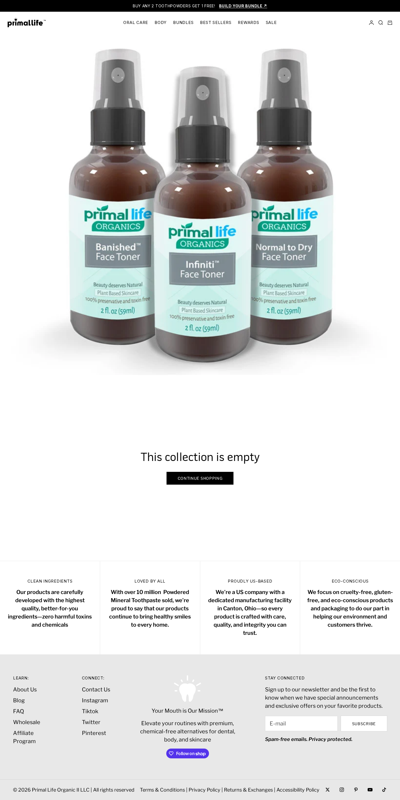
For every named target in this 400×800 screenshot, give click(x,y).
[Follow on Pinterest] (356, 789)
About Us (25, 689)
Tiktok (90, 711)
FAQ (18, 711)
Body (161, 22)
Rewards (248, 22)
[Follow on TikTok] (384, 789)
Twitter (91, 722)
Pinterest (94, 733)
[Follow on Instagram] (341, 789)
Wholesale (26, 722)
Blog (19, 700)
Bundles (183, 22)
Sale (271, 22)
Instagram (95, 700)
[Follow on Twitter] (327, 789)
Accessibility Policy (297, 790)
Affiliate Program (24, 737)
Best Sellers (215, 22)
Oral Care (135, 22)
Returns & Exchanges (248, 790)
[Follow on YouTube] (370, 789)
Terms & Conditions (162, 790)
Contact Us (96, 689)
